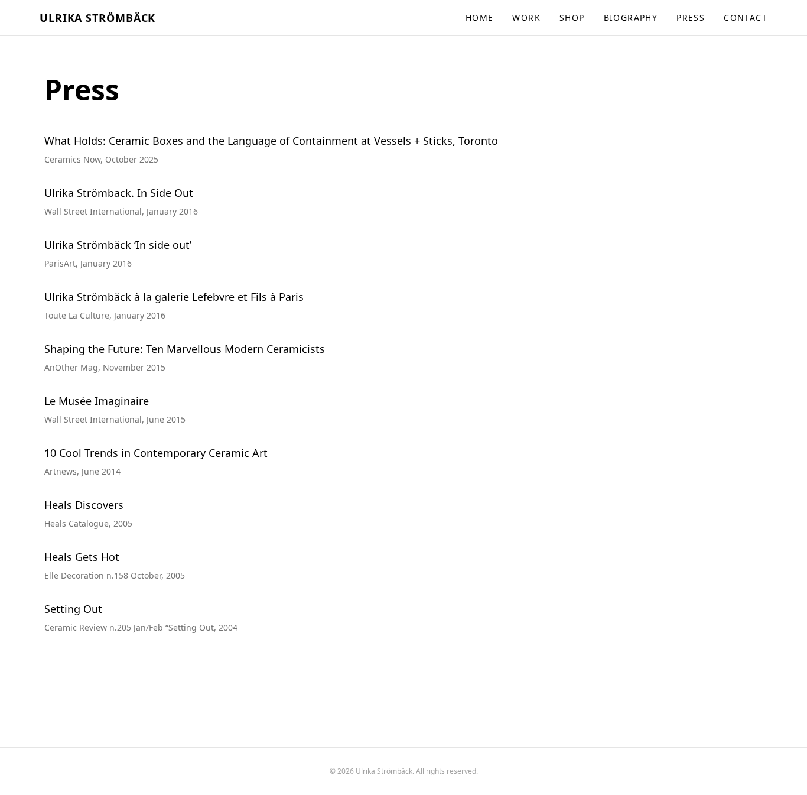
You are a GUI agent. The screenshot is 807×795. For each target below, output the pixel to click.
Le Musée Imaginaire (96, 401)
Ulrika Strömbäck (97, 18)
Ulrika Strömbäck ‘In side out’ (117, 245)
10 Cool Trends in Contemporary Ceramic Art (156, 453)
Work (526, 17)
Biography (631, 17)
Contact (745, 17)
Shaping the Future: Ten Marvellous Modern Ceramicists (184, 349)
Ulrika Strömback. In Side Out (118, 193)
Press (690, 17)
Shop (572, 17)
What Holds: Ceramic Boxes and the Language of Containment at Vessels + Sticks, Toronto (271, 141)
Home (480, 17)
